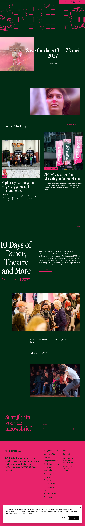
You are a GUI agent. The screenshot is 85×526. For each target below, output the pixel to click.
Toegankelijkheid (51, 460)
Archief (66, 450)
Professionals (49, 487)
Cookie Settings (62, 518)
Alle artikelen (71, 125)
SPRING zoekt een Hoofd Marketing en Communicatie (62, 176)
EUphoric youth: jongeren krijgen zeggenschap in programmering (18, 186)
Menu (81, 2)
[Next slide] (78, 226)
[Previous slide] (73, 226)
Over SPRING (52, 63)
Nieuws (47, 477)
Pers (46, 490)
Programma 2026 (51, 450)
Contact (66, 454)
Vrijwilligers (49, 473)
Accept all (74, 518)
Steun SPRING (50, 493)
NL (62, 2)
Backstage (48, 480)
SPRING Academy (51, 464)
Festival (47, 457)
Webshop (48, 497)
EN (65, 2)
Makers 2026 (49, 454)
